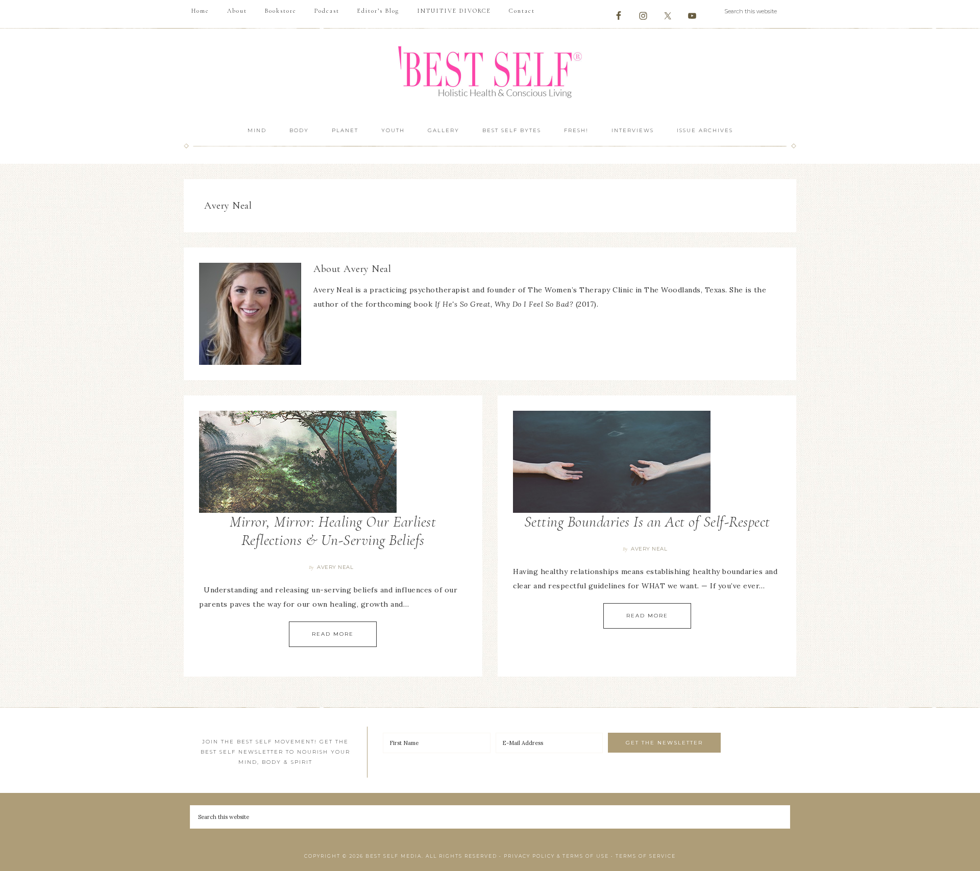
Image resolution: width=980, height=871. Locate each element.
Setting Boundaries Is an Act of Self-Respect (647, 521)
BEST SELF (490, 73)
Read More (333, 634)
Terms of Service (646, 856)
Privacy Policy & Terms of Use (556, 856)
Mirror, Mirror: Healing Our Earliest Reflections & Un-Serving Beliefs (333, 531)
